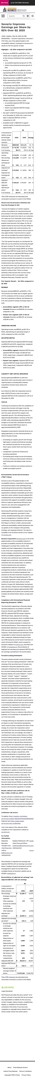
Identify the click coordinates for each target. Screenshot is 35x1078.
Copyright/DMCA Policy (12, 1075)
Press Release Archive (20, 1067)
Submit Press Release (10, 1071)
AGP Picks (4, 3)
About (9, 1067)
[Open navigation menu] (3, 16)
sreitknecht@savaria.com (20, 846)
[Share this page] (32, 16)
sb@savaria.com (6, 853)
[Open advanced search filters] (28, 16)
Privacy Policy (26, 1075)
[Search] (24, 16)
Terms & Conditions (25, 1071)
